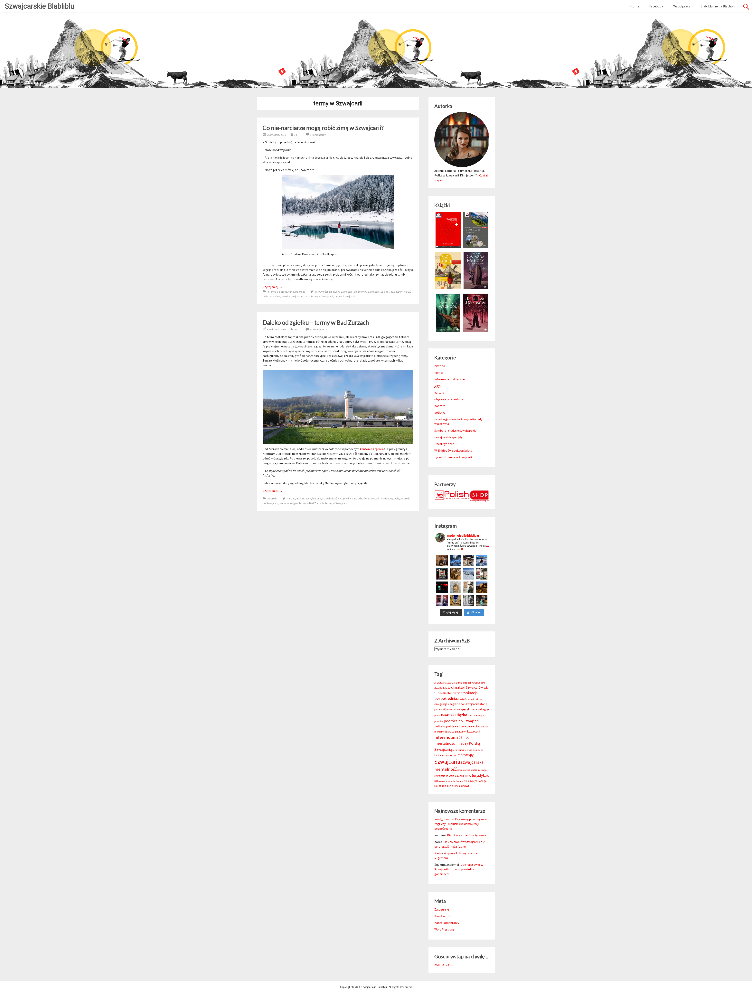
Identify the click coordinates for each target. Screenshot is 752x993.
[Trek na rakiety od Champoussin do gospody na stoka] (481, 560)
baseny (316, 498)
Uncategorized (444, 444)
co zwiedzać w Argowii (335, 498)
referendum (445, 737)
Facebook (656, 6)
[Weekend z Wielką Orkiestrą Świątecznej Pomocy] (442, 574)
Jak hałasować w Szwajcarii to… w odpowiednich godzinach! (458, 869)
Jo (295, 135)
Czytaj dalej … (272, 287)
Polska (476, 726)
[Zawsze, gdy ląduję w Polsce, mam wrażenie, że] (468, 600)
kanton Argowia (390, 498)
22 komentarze (318, 329)
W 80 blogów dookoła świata (453, 450)
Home (634, 6)
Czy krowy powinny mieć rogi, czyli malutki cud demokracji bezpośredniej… (460, 823)
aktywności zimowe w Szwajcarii (333, 291)
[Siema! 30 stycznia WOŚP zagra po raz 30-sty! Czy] (481, 574)
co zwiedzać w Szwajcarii (365, 498)
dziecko (478, 699)
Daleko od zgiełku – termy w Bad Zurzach (316, 322)
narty (407, 291)
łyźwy (399, 291)
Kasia (438, 853)
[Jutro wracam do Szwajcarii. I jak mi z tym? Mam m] (442, 600)
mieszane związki (476, 715)
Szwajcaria (447, 761)
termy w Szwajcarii (322, 296)
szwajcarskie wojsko (445, 776)
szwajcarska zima (299, 296)
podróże (300, 291)
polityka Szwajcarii (459, 726)
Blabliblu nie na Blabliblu (717, 6)
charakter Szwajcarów (467, 687)
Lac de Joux (388, 291)
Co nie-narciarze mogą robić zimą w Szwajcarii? (323, 127)
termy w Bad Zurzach (311, 503)
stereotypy (466, 755)
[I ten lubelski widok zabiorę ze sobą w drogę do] (481, 587)
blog (465, 682)
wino (466, 781)
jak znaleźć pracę (443, 709)
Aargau (291, 498)
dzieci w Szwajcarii (465, 699)
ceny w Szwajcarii (476, 682)
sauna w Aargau (288, 503)
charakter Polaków (442, 688)
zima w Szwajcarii (344, 296)
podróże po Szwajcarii (461, 721)
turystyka (479, 775)
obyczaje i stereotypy (448, 399)
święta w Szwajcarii (459, 785)
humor (438, 372)
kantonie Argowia (372, 449)
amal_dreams (443, 819)
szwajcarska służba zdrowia (472, 769)
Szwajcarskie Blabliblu (39, 6)
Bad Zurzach (303, 498)
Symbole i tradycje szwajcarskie (455, 430)
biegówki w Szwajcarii (367, 291)
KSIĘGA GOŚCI (443, 965)
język (437, 386)
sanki (285, 296)
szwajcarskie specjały (448, 437)
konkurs (447, 715)
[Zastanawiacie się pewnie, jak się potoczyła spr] (455, 574)
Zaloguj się (441, 909)
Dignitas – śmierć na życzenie (466, 835)
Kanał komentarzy (446, 923)
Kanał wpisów (443, 916)
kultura (439, 392)
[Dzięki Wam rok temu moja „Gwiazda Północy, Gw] (442, 587)
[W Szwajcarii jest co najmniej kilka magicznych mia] (455, 587)
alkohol (437, 683)
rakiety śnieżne (271, 296)
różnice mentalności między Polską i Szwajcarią (458, 743)
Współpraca (681, 6)
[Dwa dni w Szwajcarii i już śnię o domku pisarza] (468, 587)
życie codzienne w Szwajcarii (453, 457)
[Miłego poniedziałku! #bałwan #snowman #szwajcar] (468, 560)
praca (451, 731)
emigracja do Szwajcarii (462, 704)
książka (460, 714)
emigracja (440, 704)
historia (439, 366)
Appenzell (451, 683)
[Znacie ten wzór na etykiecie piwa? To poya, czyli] (442, 560)
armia (459, 682)
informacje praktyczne (281, 291)
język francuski (473, 709)
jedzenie (457, 709)
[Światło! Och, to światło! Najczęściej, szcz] (455, 560)
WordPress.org (444, 929)
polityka (440, 412)
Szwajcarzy (464, 776)
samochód (451, 755)
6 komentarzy (318, 135)
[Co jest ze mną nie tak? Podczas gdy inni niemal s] (468, 574)
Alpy (443, 682)
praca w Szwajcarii (467, 731)
